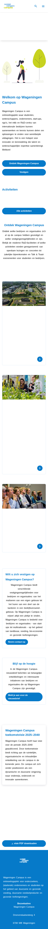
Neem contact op (16, 642)
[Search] (35, 6)
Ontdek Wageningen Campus (24, 163)
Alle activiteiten (24, 211)
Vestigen (24, 172)
